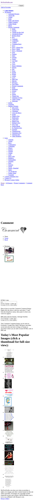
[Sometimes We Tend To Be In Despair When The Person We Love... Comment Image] (9, 378)
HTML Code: (5, 300)
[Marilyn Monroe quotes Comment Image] (9, 460)
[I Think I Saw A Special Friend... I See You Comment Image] (8, 405)
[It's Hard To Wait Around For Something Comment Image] (9, 412)
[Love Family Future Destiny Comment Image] (9, 420)
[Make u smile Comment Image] (9, 477)
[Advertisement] (17, 202)
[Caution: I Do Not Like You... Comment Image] (9, 372)
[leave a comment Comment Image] (9, 253)
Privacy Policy (5, 498)
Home (2, 183)
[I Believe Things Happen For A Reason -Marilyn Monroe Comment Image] (8, 388)
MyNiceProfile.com (7, 2)
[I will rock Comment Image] (9, 262)
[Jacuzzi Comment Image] (9, 364)
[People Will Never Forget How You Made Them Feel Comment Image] (9, 464)
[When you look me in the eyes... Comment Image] (9, 474)
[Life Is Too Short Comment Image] (8, 487)
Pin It (6, 240)
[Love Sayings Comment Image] (9, 357)
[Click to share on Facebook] (15, 230)
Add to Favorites (6, 7)
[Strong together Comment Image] (9, 450)
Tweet (6, 238)
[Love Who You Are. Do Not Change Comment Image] (9, 396)
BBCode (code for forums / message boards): (14, 317)
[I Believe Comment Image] (9, 443)
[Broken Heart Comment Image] (9, 430)
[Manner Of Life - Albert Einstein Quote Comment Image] (9, 436)
